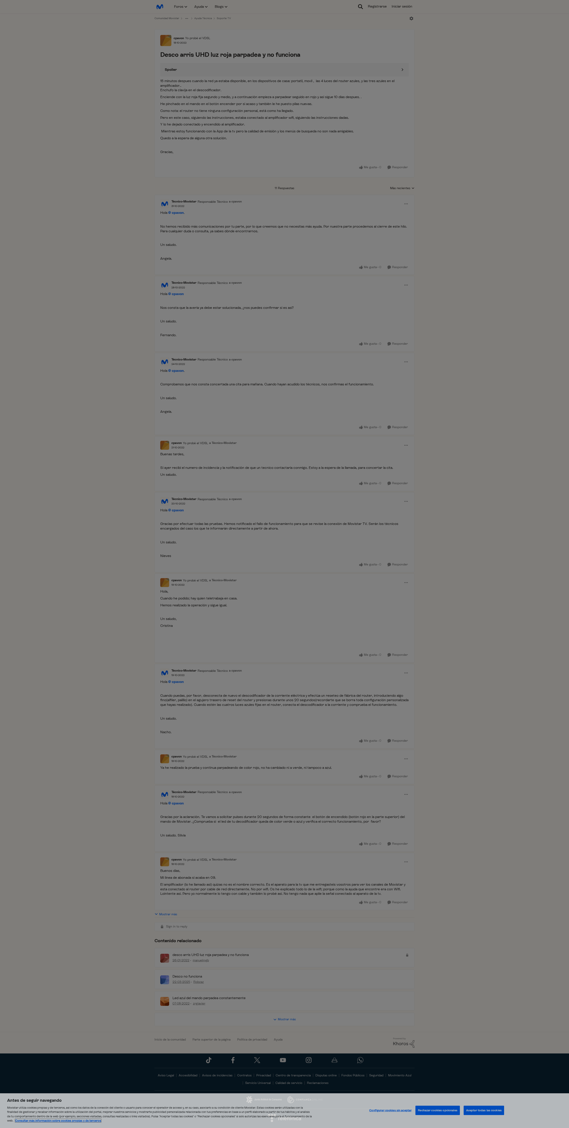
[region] (284, 1110)
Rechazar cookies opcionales (437, 1110)
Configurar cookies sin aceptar (390, 1110)
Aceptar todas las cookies (484, 1110)
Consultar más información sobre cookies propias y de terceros (58, 1120)
